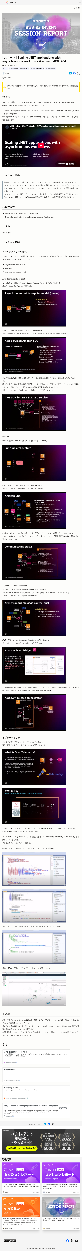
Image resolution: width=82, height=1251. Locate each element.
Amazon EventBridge (38, 68)
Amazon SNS (14, 68)
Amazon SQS (25, 68)
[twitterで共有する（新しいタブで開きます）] (78, 73)
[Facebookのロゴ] (67, 1240)
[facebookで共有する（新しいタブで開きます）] (74, 73)
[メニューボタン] (3, 2)
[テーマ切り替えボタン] (80, 2)
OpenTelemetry (51, 68)
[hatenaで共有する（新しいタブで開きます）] (70, 73)
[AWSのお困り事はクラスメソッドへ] (41, 1141)
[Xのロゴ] (72, 1240)
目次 (75, 8)
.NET (5, 68)
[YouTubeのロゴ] (76, 1240)
